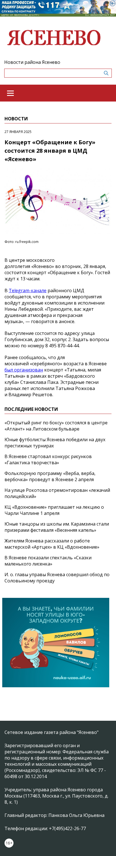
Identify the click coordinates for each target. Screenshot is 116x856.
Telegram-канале (27, 290)
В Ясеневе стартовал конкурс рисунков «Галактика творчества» (48, 459)
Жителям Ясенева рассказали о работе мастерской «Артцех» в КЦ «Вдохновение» (52, 544)
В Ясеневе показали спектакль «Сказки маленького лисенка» (48, 561)
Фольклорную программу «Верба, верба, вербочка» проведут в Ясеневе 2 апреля (50, 476)
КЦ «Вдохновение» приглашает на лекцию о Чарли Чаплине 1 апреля (54, 510)
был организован (24, 370)
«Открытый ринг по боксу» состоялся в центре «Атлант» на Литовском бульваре (56, 426)
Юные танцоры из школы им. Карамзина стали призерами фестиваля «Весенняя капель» (57, 527)
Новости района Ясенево (32, 62)
